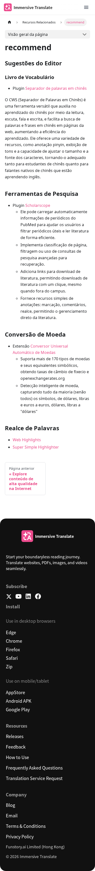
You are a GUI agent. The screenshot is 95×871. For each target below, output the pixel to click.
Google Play (18, 709)
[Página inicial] (9, 22)
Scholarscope (37, 205)
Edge (11, 632)
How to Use (17, 757)
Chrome (14, 641)
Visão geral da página (28, 34)
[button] (86, 7)
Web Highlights (27, 439)
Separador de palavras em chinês (56, 88)
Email (12, 815)
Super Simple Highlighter (36, 447)
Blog (10, 805)
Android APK (18, 701)
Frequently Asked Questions (34, 767)
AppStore (15, 692)
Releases (14, 736)
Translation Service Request (34, 778)
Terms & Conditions (26, 826)
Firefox (13, 649)
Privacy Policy (20, 836)
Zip (9, 666)
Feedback (16, 746)
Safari (12, 658)
